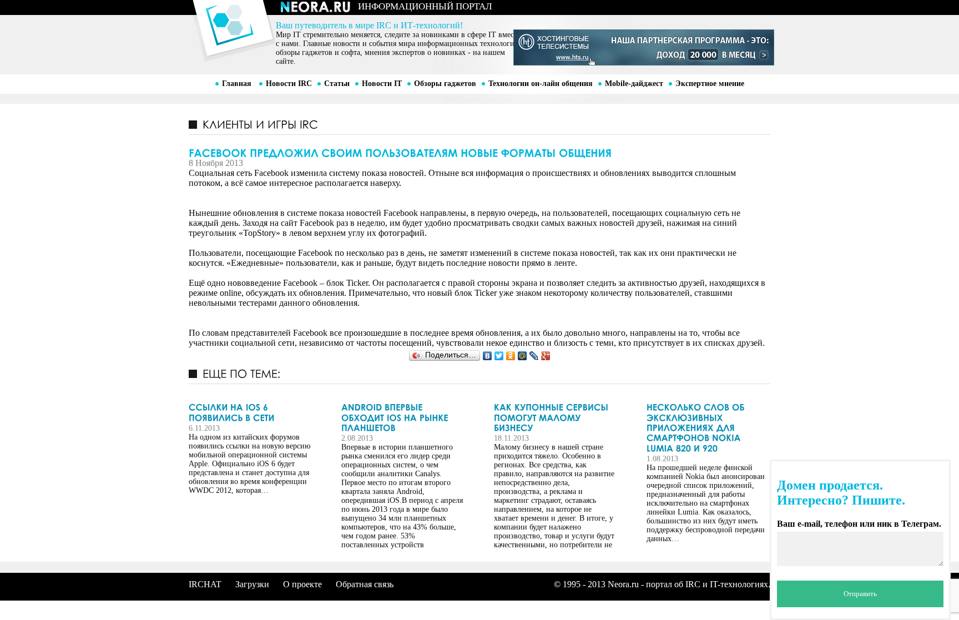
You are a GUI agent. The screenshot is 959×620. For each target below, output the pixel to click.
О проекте (302, 584)
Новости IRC (289, 83)
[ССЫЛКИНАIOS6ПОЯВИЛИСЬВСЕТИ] (250, 412)
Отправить (860, 593)
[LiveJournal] (534, 356)
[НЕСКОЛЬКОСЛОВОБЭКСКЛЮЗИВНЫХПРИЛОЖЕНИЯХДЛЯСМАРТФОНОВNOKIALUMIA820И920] (708, 427)
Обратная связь (364, 584)
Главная (236, 83)
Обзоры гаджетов (445, 83)
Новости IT (382, 83)
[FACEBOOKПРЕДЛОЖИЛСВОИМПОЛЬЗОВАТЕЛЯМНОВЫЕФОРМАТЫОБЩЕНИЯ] (479, 152)
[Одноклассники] (511, 356)
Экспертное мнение (709, 83)
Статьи (337, 83)
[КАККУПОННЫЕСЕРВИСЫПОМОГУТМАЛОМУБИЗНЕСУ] (555, 417)
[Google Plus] (546, 356)
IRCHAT (205, 584)
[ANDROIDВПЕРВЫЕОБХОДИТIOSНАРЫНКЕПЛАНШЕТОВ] (402, 417)
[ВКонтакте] (487, 356)
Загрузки (252, 584)
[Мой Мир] (522, 356)
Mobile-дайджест (634, 83)
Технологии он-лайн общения (540, 83)
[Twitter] (499, 356)
